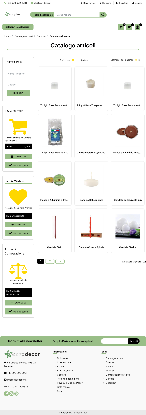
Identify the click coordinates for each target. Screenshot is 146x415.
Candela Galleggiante (91, 200)
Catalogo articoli (24, 36)
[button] (103, 15)
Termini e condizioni (68, 378)
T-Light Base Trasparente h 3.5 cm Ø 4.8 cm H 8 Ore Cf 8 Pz (54, 105)
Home (7, 36)
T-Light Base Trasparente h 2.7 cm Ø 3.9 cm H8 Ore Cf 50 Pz (91, 105)
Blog (59, 391)
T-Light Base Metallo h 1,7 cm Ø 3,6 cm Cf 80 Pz (54, 152)
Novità (109, 366)
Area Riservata (65, 370)
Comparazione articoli (118, 374)
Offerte (110, 362)
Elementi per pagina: (122, 59)
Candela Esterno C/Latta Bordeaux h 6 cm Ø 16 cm (91, 152)
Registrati (123, 3)
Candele (41, 36)
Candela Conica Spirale (91, 247)
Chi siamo (106, 3)
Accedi (138, 3)
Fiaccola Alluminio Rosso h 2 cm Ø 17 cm (127, 152)
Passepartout (80, 412)
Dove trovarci (89, 3)
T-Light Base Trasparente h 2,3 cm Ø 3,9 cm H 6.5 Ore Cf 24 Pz (127, 105)
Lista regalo (63, 387)
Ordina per (65, 60)
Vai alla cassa (20, 165)
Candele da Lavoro (59, 36)
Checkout (111, 382)
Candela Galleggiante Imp (128, 200)
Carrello (110, 378)
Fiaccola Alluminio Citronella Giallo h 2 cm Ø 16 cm (54, 200)
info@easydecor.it (42, 3)
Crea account (64, 362)
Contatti (61, 374)
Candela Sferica (127, 247)
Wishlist (110, 370)
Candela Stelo (54, 247)
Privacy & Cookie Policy (70, 382)
